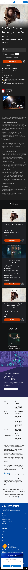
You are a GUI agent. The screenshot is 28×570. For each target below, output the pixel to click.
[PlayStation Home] (14, 2)
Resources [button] (4, 537)
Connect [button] (4, 541)
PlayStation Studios (6, 519)
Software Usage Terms (23, 563)
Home (3, 509)
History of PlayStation (6, 525)
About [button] (3, 513)
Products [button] (4, 528)
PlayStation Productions (7, 521)
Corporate (4, 523)
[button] (14, 102)
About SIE (4, 515)
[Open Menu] (1, 2)
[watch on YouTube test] (21, 107)
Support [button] (4, 534)
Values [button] (4, 531)
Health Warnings (7, 473)
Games (7, 509)
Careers (3, 517)
